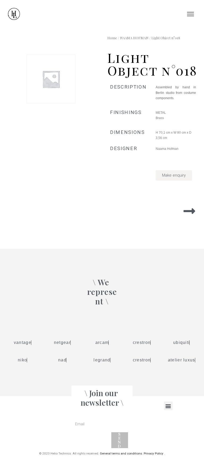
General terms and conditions (121, 453)
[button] (168, 405)
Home (112, 38)
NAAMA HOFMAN (134, 38)
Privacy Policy (153, 453)
